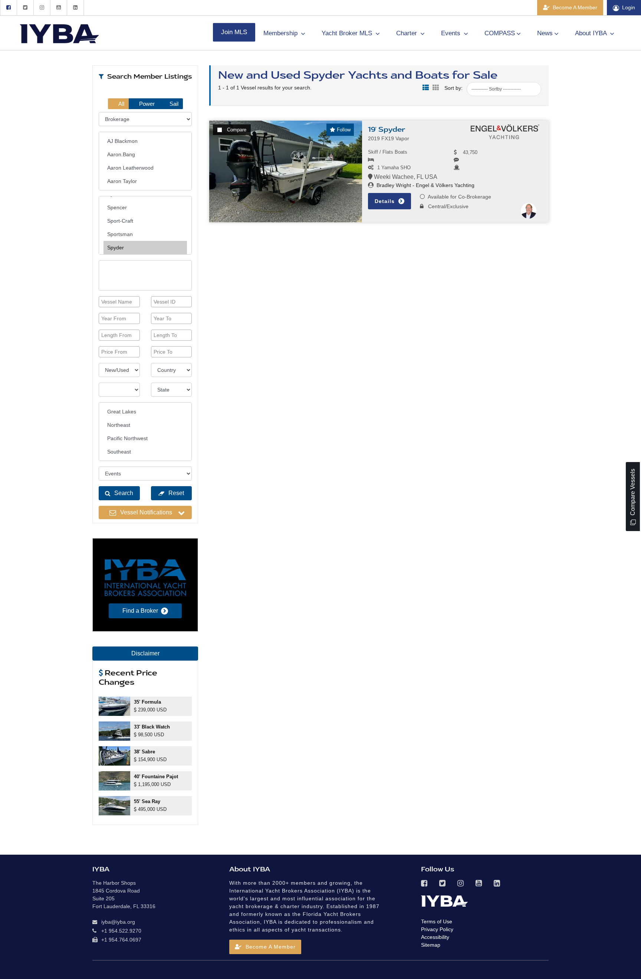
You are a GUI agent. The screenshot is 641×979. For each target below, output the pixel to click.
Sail (173, 104)
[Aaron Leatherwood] (145, 167)
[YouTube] (58, 7)
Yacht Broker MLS (348, 33)
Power (146, 104)
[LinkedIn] (75, 7)
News (545, 33)
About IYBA (591, 33)
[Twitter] (25, 7)
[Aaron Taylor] (145, 181)
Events (451, 33)
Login (628, 7)
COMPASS (499, 33)
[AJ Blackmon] (145, 141)
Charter (407, 33)
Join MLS (234, 32)
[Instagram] (41, 7)
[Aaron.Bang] (145, 154)
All (120, 104)
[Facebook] (8, 7)
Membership (281, 33)
